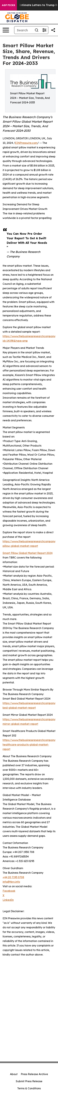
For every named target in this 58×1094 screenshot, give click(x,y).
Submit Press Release (29, 1081)
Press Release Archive (34, 1074)
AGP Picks (8, 5)
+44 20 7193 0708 (13, 877)
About (14, 1074)
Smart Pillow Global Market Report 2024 (28, 553)
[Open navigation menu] (6, 30)
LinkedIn (8, 899)
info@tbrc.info (11, 881)
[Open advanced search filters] (44, 30)
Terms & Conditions (29, 1088)
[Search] (36, 30)
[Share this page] (53, 30)
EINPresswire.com (26, 142)
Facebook (9, 890)
